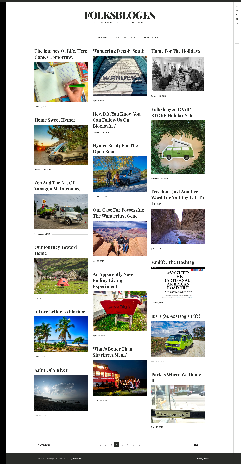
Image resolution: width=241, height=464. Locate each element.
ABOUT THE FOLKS (125, 37)
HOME (84, 37)
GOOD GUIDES (151, 37)
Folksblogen (119, 14)
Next (196, 444)
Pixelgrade (77, 458)
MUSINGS (102, 37)
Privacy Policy (203, 458)
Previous (45, 444)
